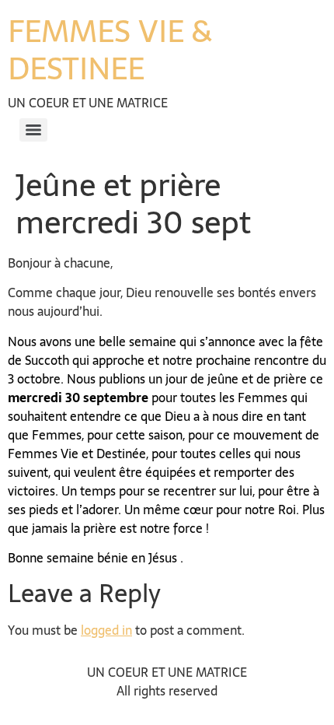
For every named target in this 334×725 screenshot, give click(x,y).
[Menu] (33, 130)
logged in (106, 630)
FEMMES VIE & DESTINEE (110, 49)
